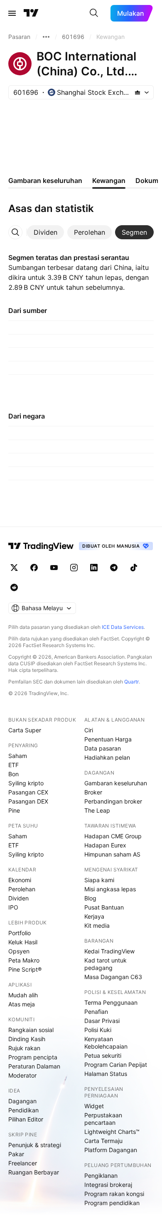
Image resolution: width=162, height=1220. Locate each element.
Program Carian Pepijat (115, 1064)
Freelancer (22, 1163)
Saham (17, 755)
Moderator (22, 1075)
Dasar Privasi (102, 1020)
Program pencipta (32, 1057)
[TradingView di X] (14, 567)
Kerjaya (94, 916)
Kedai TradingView (109, 951)
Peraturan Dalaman (34, 1066)
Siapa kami (99, 879)
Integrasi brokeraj (108, 1184)
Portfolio (19, 932)
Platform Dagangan (110, 1149)
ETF (13, 764)
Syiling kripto (26, 783)
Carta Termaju (103, 1140)
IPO (13, 907)
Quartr (131, 682)
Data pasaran (102, 748)
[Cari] (94, 13)
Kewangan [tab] (108, 180)
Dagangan (22, 1100)
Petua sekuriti (102, 1055)
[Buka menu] (12, 13)
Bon (13, 773)
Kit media (97, 925)
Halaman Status (105, 1073)
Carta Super (24, 730)
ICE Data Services (123, 627)
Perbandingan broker (113, 801)
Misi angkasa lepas (110, 889)
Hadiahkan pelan (107, 757)
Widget (94, 1105)
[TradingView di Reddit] (14, 587)
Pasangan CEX (28, 792)
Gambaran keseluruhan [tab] (45, 180)
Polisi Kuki (97, 1029)
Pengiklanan (101, 1175)
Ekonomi (19, 879)
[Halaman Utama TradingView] (31, 13)
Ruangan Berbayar (33, 1172)
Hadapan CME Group (113, 836)
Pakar (16, 1153)
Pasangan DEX (28, 801)
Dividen (18, 898)
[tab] (45, 232)
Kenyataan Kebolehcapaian (106, 1042)
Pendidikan (23, 1110)
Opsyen (18, 951)
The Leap (97, 810)
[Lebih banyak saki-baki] (46, 37)
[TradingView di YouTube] (54, 567)
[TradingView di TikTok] (134, 567)
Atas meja (21, 1004)
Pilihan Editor (25, 1119)
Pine (14, 810)
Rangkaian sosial (31, 1029)
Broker (93, 792)
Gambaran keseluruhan (115, 783)
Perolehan (21, 889)
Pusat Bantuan (104, 907)
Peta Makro (23, 960)
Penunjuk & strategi (34, 1144)
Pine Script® (25, 969)
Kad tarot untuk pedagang (105, 964)
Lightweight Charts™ (112, 1131)
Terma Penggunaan (110, 1002)
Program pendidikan (112, 1202)
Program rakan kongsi (114, 1193)
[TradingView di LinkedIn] (94, 567)
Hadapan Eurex (105, 845)
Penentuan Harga (108, 739)
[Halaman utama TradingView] (41, 546)
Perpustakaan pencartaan (103, 1119)
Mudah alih (23, 995)
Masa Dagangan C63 (113, 976)
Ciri (88, 730)
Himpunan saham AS (112, 854)
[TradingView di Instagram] (74, 567)
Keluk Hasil (22, 942)
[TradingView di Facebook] (34, 567)
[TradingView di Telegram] (114, 567)
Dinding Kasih (26, 1038)
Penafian (96, 1011)
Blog (90, 898)
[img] (137, 92)
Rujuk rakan (24, 1048)
